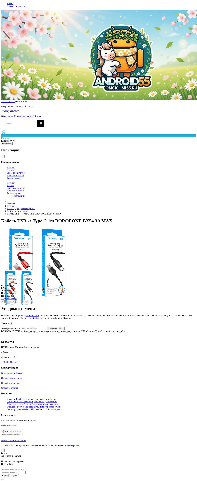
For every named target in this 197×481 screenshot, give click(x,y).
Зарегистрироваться (17, 6)
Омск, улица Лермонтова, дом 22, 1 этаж (21, 116)
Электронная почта (10, 328)
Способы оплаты (9, 388)
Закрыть (14, 476)
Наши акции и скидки (12, 378)
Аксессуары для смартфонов (21, 208)
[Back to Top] (2, 479)
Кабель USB (32, 315)
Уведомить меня (9, 298)
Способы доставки (10, 383)
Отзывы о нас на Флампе (13, 440)
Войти (10, 3)
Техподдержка (14, 178)
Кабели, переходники (17, 211)
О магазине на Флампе (12, 373)
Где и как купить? (16, 173)
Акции (10, 170)
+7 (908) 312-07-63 (10, 111)
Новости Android (15, 175)
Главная (11, 203)
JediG (44, 445)
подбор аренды (72, 445)
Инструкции (19, 196)
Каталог (11, 167)
